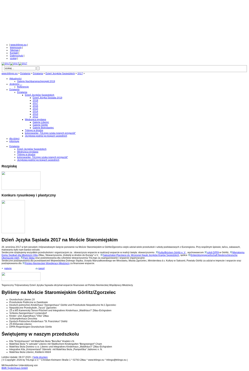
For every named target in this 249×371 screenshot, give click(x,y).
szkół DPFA (213, 252)
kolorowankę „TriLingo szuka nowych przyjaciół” (50, 133)
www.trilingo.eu (19, 44)
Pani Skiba (29, 258)
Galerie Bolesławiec (43, 127)
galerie (8, 268)
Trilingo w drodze (34, 130)
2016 (35, 106)
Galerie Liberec (41, 122)
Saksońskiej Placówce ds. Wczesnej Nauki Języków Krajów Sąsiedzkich (141, 255)
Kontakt (14, 53)
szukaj (13, 58)
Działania (25, 73)
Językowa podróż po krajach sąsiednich (46, 136)
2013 (35, 114)
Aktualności (15, 78)
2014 (35, 111)
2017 (80, 73)
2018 (35, 100)
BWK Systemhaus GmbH (15, 368)
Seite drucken (40, 357)
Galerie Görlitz (40, 125)
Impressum (16, 47)
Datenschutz (16, 55)
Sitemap (14, 50)
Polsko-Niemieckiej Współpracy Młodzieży (47, 263)
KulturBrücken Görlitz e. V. (172, 252)
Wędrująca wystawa (35, 119)
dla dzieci (14, 138)
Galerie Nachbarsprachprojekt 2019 (36, 81)
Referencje (23, 86)
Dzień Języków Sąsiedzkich (60, 73)
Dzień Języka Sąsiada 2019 (47, 97)
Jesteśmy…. (15, 84)
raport (41, 268)
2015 (35, 108)
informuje (14, 141)
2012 (35, 116)
